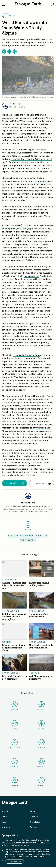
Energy (14, 710)
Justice (14, 786)
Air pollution (10, 611)
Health (33, 580)
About (5, 811)
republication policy (10, 842)
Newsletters (36, 822)
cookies (19, 856)
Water (41, 786)
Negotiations (37, 642)
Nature (41, 729)
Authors (6, 827)
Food (14, 729)
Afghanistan (37, 611)
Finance (7, 642)
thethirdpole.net (31, 276)
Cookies (34, 816)
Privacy (33, 811)
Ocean (41, 748)
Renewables (9, 580)
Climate (41, 710)
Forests (41, 767)
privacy (8, 856)
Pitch (4, 822)
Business (14, 767)
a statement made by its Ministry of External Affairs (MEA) (27, 183)
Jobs (4, 816)
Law (45, 536)
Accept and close (14, 861)
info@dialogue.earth (20, 845)
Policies (33, 827)
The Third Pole (28, 540)
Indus (38, 536)
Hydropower (26, 536)
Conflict (13, 536)
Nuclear (34, 673)
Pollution (14, 748)
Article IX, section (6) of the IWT (17, 225)
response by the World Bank (26, 355)
